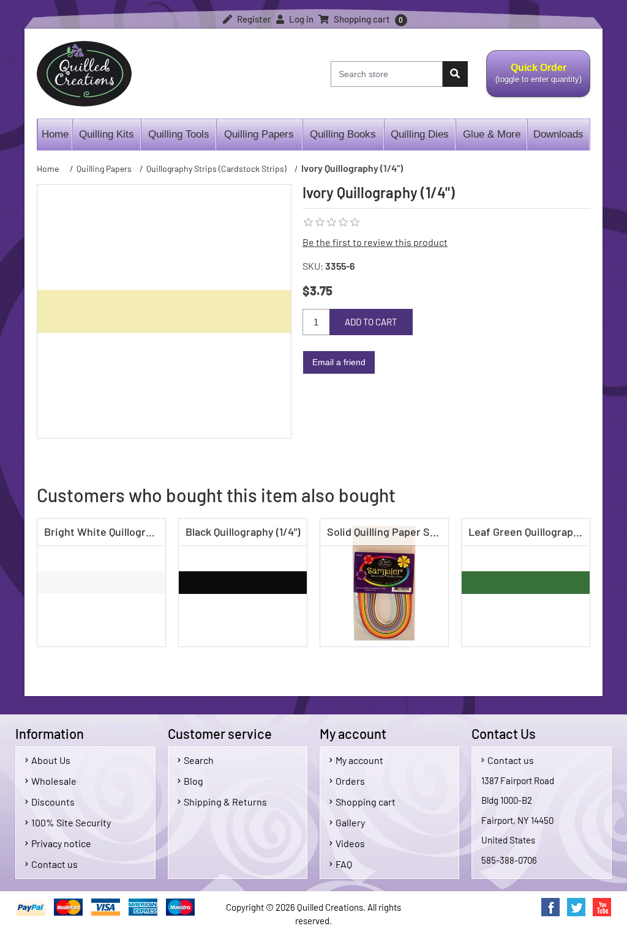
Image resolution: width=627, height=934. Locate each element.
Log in (300, 18)
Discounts (53, 801)
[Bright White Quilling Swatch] (101, 583)
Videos (350, 843)
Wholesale (54, 781)
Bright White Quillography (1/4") (104, 531)
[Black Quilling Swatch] (243, 583)
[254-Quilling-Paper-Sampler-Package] (384, 583)
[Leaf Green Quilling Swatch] (526, 583)
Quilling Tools (178, 134)
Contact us (54, 864)
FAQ (344, 864)
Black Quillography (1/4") (243, 531)
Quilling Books (343, 134)
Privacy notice (61, 843)
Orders (350, 781)
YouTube (602, 907)
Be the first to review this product (375, 242)
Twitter (576, 907)
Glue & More (491, 134)
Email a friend (339, 362)
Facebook (550, 907)
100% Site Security (71, 822)
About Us (50, 760)
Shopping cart (366, 801)
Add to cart (371, 321)
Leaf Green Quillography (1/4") (528, 531)
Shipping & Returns (225, 801)
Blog (193, 781)
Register (253, 18)
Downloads (558, 134)
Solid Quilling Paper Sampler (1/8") (387, 531)
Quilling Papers (259, 134)
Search (199, 760)
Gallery (350, 822)
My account (359, 760)
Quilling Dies (420, 134)
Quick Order (534, 80)
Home (55, 134)
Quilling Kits (106, 134)
